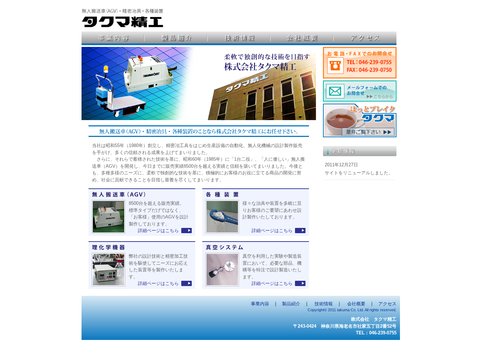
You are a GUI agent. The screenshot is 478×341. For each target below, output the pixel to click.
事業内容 (260, 303)
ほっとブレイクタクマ (359, 120)
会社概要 (301, 38)
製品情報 (176, 38)
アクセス (364, 38)
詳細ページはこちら (158, 230)
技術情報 (239, 38)
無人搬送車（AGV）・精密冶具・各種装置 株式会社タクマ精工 (123, 14)
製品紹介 (291, 303)
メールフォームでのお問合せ (359, 91)
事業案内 (113, 38)
